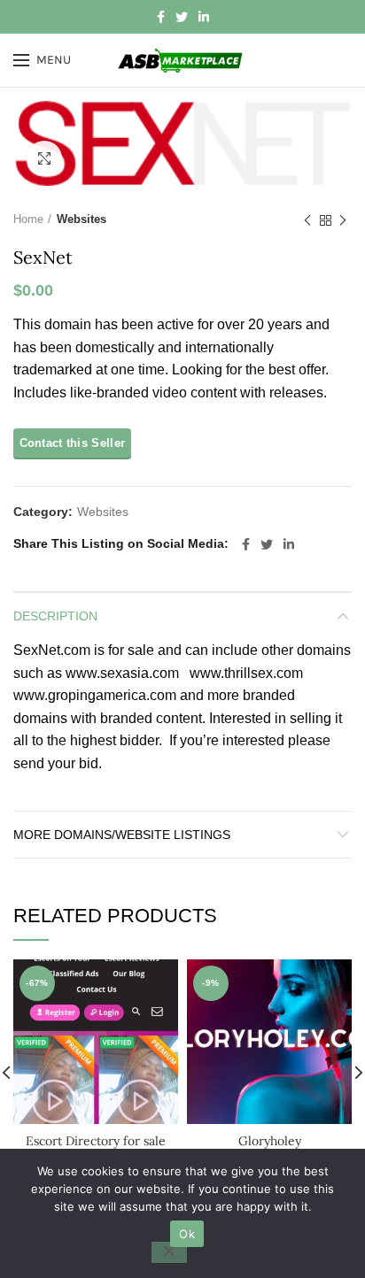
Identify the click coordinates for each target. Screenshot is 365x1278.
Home (28, 219)
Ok (187, 1234)
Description (55, 616)
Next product (343, 220)
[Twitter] (181, 16)
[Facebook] (160, 16)
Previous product (307, 220)
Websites (81, 219)
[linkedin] (203, 16)
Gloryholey (269, 1141)
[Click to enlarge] (44, 158)
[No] (169, 1252)
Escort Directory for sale (96, 1141)
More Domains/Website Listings (121, 835)
